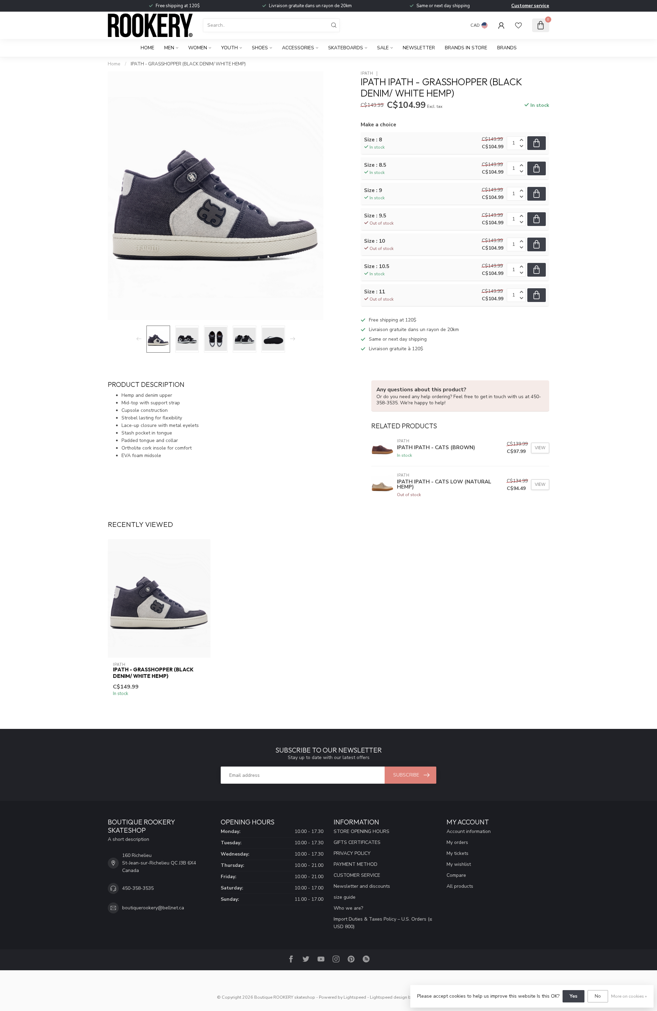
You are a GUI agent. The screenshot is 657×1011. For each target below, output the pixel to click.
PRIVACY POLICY (352, 853)
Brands (507, 48)
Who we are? (348, 908)
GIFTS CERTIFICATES (357, 842)
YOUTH (229, 48)
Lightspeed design (388, 997)
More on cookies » (629, 996)
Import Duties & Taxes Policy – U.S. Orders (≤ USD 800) (383, 923)
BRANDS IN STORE (466, 48)
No (598, 996)
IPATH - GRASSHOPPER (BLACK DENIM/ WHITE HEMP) (188, 64)
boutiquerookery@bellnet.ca (153, 908)
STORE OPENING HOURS (361, 831)
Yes (573, 996)
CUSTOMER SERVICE (357, 875)
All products (460, 886)
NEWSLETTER (419, 48)
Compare (456, 875)
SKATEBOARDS (345, 48)
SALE (383, 48)
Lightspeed (355, 997)
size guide (345, 897)
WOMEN (197, 48)
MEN (169, 48)
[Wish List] (518, 25)
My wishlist (459, 864)
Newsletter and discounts (362, 886)
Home (147, 48)
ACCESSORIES (298, 48)
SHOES (260, 48)
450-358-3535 (138, 888)
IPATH (367, 73)
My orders (457, 842)
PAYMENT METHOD (355, 864)
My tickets (457, 853)
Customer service (530, 6)
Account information (469, 831)
